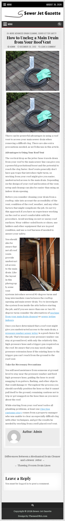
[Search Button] (60, 24)
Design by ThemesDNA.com (32, 516)
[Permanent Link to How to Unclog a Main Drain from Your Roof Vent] (32, 71)
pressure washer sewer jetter (21, 333)
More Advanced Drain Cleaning (23, 33)
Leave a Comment (48, 47)
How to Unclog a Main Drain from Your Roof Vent (32, 40)
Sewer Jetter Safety (47, 33)
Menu (9, 4)
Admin (12, 47)
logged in (24, 483)
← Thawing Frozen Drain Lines (32, 465)
